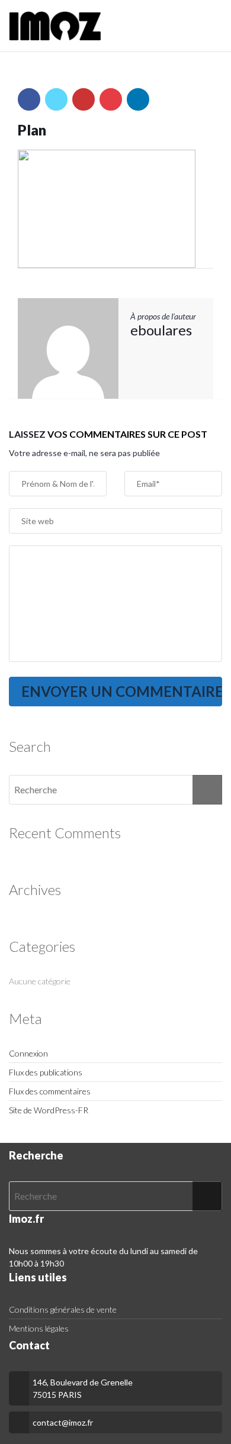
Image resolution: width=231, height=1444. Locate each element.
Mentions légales (39, 1328)
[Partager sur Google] (83, 99)
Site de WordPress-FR (48, 1110)
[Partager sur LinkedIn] (138, 99)
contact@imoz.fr (63, 1422)
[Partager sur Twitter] (56, 99)
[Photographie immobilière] (55, 26)
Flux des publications (45, 1072)
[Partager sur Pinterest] (111, 99)
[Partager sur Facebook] (29, 99)
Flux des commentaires (50, 1091)
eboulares (161, 329)
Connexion (28, 1053)
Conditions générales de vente (63, 1309)
